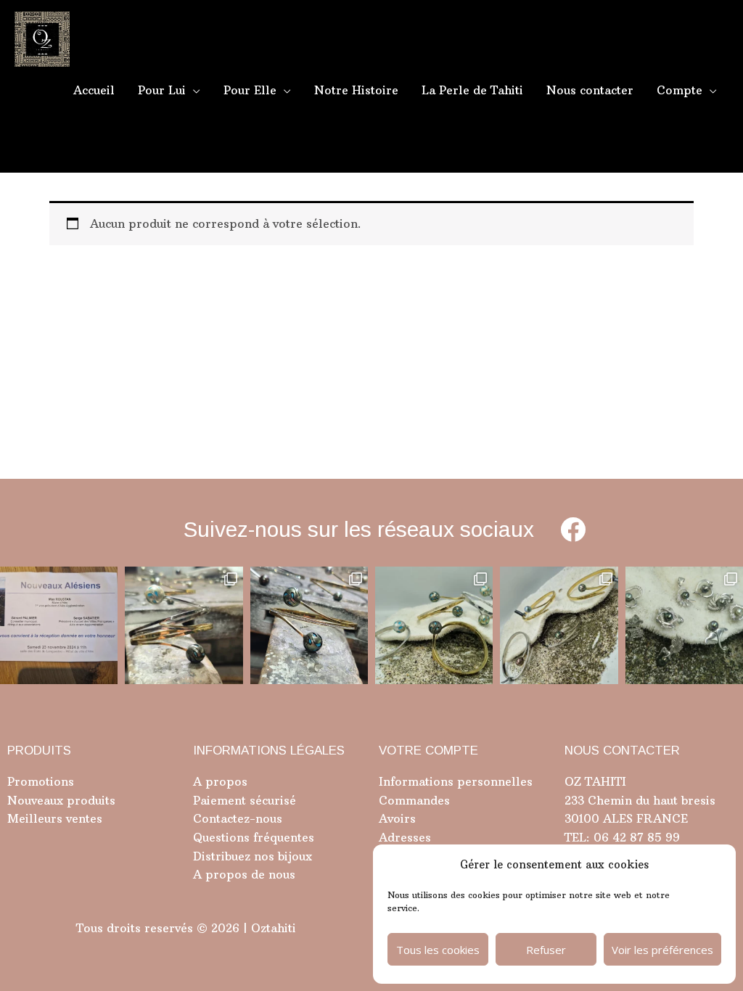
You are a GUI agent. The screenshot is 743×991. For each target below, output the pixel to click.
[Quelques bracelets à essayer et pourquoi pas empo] (558, 625)
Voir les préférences (662, 949)
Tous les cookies (438, 949)
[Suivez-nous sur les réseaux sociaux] (573, 529)
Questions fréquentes (253, 837)
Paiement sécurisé (244, 800)
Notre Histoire (356, 90)
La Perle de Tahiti (472, 90)
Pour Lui (162, 90)
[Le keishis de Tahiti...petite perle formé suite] (684, 625)
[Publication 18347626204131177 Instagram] (183, 625)
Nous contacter (589, 90)
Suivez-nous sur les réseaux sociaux (359, 529)
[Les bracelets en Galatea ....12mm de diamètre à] (434, 625)
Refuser (546, 949)
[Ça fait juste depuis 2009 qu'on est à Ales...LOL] (59, 625)
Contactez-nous (237, 818)
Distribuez (221, 856)
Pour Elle (249, 90)
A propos (220, 781)
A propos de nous (244, 874)
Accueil (94, 90)
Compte (679, 90)
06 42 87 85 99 (635, 837)
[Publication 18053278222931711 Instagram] (309, 625)
